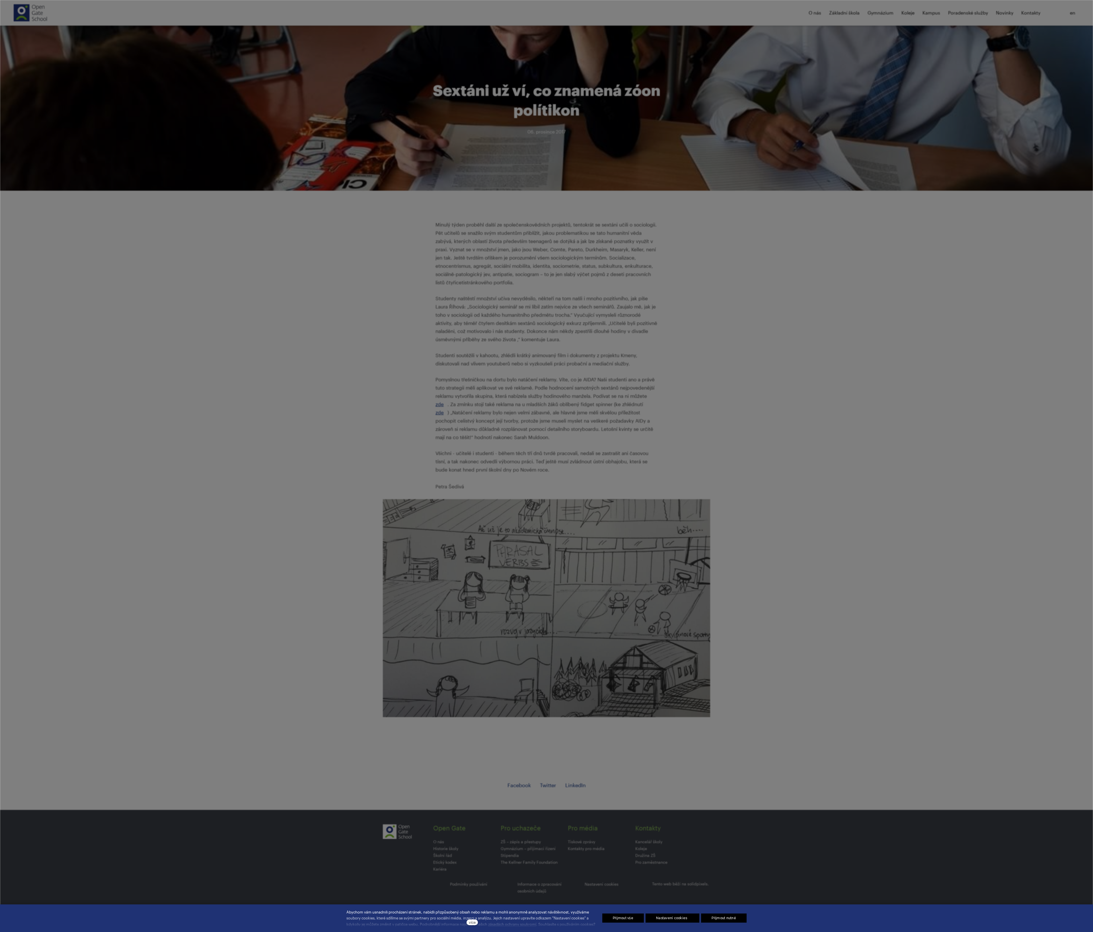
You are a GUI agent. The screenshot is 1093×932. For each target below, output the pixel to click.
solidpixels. (698, 883)
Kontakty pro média (586, 848)
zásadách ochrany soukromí (512, 924)
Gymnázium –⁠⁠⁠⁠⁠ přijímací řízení (528, 848)
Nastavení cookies (602, 884)
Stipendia (510, 855)
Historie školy (445, 848)
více (472, 922)
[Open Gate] (30, 12)
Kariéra (440, 869)
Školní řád (442, 855)
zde (439, 404)
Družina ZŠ (645, 855)
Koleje (641, 848)
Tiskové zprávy (581, 841)
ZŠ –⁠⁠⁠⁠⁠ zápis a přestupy (521, 841)
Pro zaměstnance (651, 862)
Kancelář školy (648, 841)
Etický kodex (445, 862)
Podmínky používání (468, 884)
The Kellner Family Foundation (529, 862)
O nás (438, 841)
